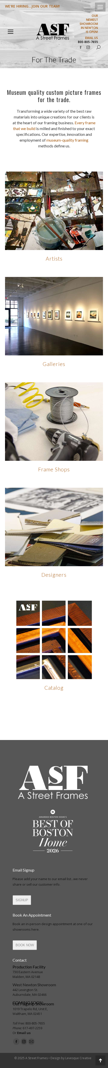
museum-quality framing (67, 140)
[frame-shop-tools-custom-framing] (54, 421)
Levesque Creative (78, 1058)
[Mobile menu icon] (100, 7)
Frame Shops (54, 469)
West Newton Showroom (34, 984)
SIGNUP (22, 900)
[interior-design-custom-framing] (54, 527)
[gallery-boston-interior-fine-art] (54, 316)
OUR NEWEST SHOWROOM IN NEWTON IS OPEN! (89, 24)
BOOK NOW (25, 945)
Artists (54, 258)
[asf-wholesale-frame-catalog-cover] (54, 640)
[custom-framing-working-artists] (54, 211)
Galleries (54, 364)
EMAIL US (91, 38)
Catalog (54, 687)
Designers (54, 574)
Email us (24, 1033)
